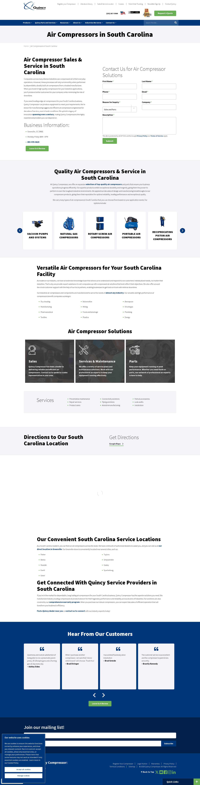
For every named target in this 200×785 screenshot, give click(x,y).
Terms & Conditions (117, 766)
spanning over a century (43, 114)
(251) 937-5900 (112, 13)
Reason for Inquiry (111, 102)
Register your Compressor (66, 4)
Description (108, 115)
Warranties (155, 763)
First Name (108, 81)
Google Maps (115, 444)
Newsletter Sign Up (154, 4)
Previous (19, 230)
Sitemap (132, 766)
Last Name (147, 81)
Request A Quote (165, 13)
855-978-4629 (33, 142)
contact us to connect (75, 611)
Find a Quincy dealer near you (50, 611)
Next (182, 230)
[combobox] (120, 108)
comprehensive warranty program (64, 602)
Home (26, 46)
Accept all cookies (24, 769)
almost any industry (115, 293)
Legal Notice (142, 763)
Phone (106, 92)
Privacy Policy (142, 136)
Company (147, 102)
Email (145, 92)
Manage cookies (23, 776)
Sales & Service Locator (105, 4)
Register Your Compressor (123, 763)
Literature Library (86, 4)
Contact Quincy (170, 4)
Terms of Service (157, 136)
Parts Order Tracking (136, 4)
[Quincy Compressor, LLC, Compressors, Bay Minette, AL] (134, 13)
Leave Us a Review (37, 148)
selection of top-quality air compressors (104, 184)
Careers (121, 4)
